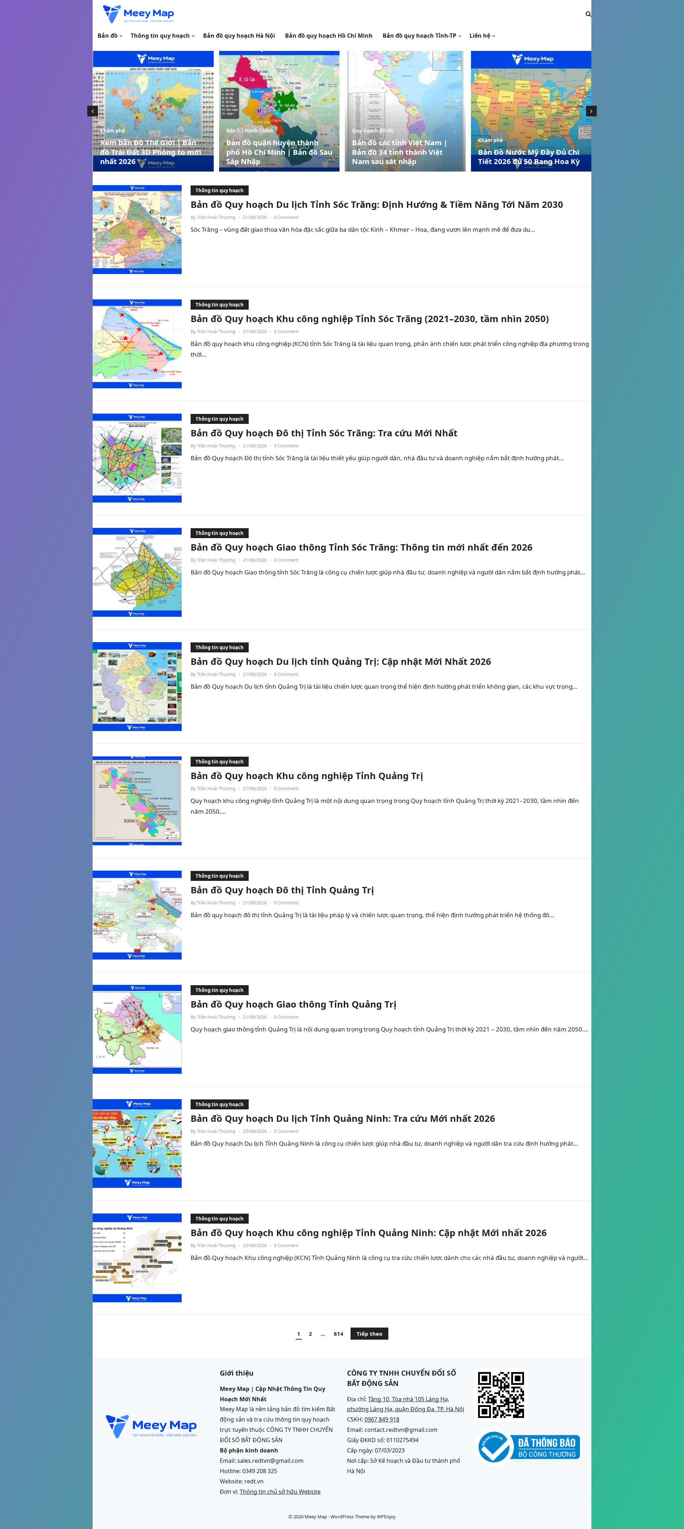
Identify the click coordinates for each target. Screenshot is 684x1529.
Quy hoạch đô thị (247, 130)
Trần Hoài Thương (216, 217)
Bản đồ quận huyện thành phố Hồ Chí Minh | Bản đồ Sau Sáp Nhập (153, 151)
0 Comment (286, 217)
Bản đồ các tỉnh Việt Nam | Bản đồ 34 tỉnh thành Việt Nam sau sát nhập (273, 151)
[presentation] (92, 111)
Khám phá (364, 140)
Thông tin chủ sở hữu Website (280, 1492)
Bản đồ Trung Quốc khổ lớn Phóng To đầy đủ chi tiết (526, 157)
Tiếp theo (369, 1333)
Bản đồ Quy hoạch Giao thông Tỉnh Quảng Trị (294, 1004)
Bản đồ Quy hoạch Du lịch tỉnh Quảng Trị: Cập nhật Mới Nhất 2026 (341, 661)
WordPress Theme (350, 1516)
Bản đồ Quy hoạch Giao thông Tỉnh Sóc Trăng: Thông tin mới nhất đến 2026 (362, 547)
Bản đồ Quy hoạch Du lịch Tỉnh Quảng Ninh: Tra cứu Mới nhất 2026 (343, 1118)
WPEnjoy (386, 1516)
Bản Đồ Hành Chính (123, 130)
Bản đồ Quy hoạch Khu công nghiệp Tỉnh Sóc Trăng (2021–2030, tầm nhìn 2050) (370, 318)
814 (338, 1333)
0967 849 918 (381, 1419)
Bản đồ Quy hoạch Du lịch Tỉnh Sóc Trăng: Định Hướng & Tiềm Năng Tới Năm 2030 (377, 204)
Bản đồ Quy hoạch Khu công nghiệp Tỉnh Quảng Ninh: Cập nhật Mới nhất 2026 (369, 1232)
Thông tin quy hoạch (220, 190)
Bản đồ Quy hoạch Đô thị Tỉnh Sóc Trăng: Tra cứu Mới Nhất (324, 433)
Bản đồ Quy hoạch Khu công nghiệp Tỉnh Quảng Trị (307, 775)
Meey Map (316, 1516)
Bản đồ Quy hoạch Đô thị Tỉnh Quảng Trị (282, 890)
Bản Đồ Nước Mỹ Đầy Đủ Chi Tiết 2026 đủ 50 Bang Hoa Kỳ (403, 157)
